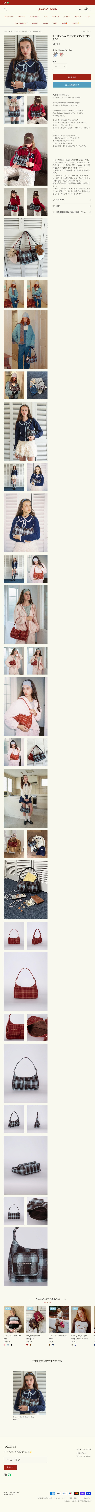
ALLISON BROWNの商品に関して (81, 1501)
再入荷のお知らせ (72, 85)
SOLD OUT (72, 77)
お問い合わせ (81, 1453)
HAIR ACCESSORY (21, 23)
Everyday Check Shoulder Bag (31, 31)
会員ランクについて (84, 1449)
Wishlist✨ (76, 23)
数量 (54, 61)
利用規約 (67, 1501)
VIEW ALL (47, 1302)
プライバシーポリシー (61, 1498)
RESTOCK (21, 17)
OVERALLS (77, 17)
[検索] (5, 9)
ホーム (5, 31)
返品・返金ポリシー (75, 1498)
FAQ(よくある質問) (84, 1456)
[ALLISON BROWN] (47, 9)
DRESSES (67, 17)
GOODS (45, 23)
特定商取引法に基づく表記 (44, 1498)
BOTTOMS (55, 17)
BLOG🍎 (65, 23)
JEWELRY (35, 23)
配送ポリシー (87, 1498)
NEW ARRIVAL (9, 17)
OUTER (88, 17)
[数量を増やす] (65, 66)
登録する (10, 1467)
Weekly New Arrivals (47, 1299)
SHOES (55, 23)
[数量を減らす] (55, 66)
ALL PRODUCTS (34, 17)
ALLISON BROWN (14, 1493)
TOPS (46, 17)
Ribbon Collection (15, 31)
